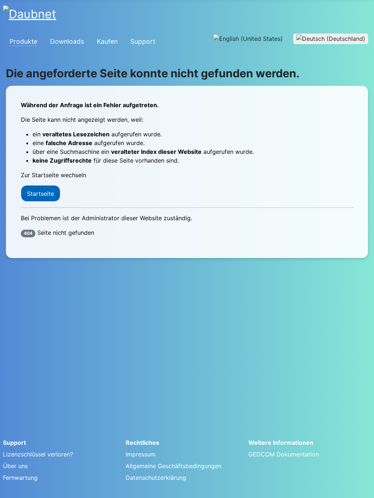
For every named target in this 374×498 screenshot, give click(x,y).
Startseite (40, 193)
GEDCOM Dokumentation (283, 454)
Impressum (141, 454)
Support (142, 41)
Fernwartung (20, 477)
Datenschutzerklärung (156, 477)
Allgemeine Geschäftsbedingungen (173, 466)
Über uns (15, 466)
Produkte (23, 41)
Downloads (67, 41)
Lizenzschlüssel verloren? (38, 454)
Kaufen (107, 41)
